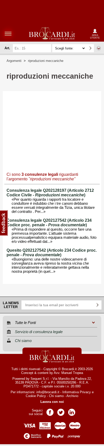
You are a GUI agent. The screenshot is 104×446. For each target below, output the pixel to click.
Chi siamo (56, 396)
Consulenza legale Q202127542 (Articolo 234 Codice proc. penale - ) (49, 222)
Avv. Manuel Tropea (68, 373)
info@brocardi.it (47, 392)
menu (8, 33)
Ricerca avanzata (99, 48)
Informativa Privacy (76, 392)
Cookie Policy (36, 396)
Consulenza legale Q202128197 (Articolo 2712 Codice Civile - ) (50, 192)
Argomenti (14, 61)
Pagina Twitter (60, 411)
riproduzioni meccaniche (45, 61)
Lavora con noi (52, 402)
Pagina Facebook (50, 411)
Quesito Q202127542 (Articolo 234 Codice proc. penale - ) (52, 252)
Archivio (72, 396)
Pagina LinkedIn (71, 411)
